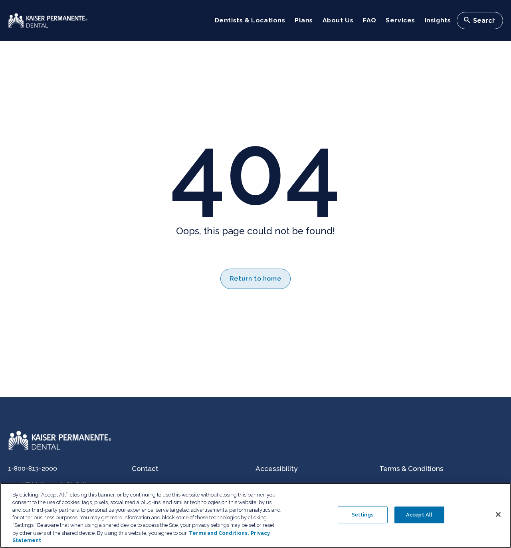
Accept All (419, 515)
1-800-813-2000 (32, 468)
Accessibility (276, 469)
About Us (338, 20)
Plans (304, 20)
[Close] (498, 514)
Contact (145, 469)
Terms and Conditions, (219, 533)
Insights (438, 20)
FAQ (369, 20)
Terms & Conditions (411, 469)
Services (400, 20)
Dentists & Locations (250, 20)
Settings (363, 515)
